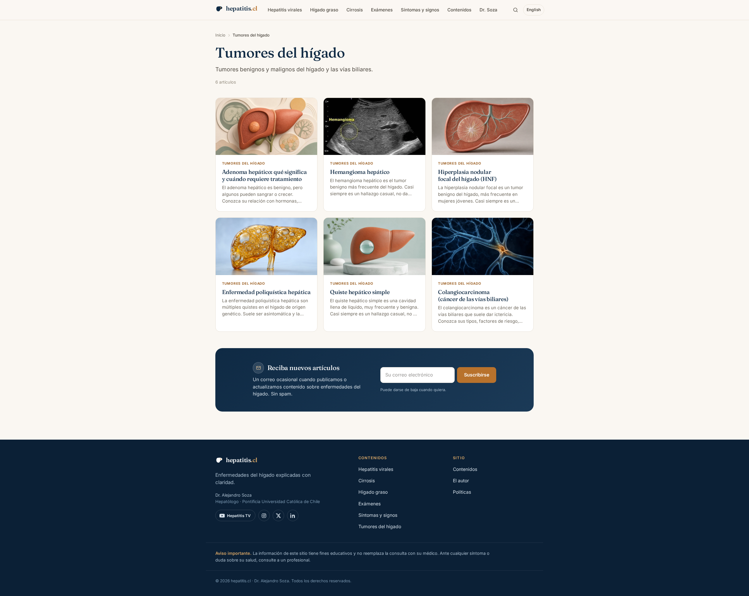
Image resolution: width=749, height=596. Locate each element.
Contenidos (459, 10)
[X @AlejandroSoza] (278, 515)
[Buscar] (515, 9)
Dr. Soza (488, 10)
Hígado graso (324, 10)
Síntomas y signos (420, 10)
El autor (461, 480)
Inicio (220, 35)
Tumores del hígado (379, 526)
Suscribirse (476, 375)
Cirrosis (354, 10)
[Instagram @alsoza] (264, 515)
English (534, 9)
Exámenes (382, 10)
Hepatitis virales (285, 10)
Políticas (462, 492)
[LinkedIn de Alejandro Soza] (292, 515)
